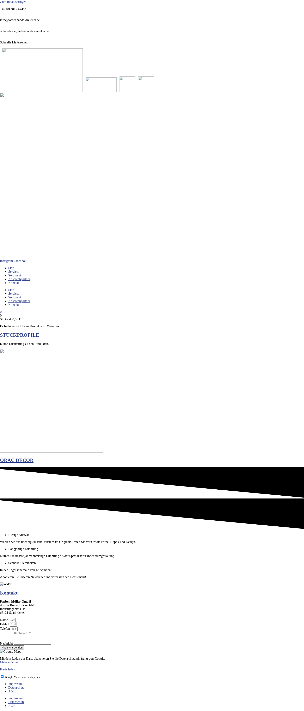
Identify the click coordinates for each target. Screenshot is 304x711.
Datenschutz (16, 687)
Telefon (5, 628)
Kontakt (13, 283)
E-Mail (5, 624)
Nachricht (7, 643)
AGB (12, 691)
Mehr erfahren (9, 662)
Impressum (15, 684)
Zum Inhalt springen (13, 2)
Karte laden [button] (7, 669)
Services (13, 271)
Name (4, 620)
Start (11, 268)
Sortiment (14, 275)
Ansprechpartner (19, 279)
